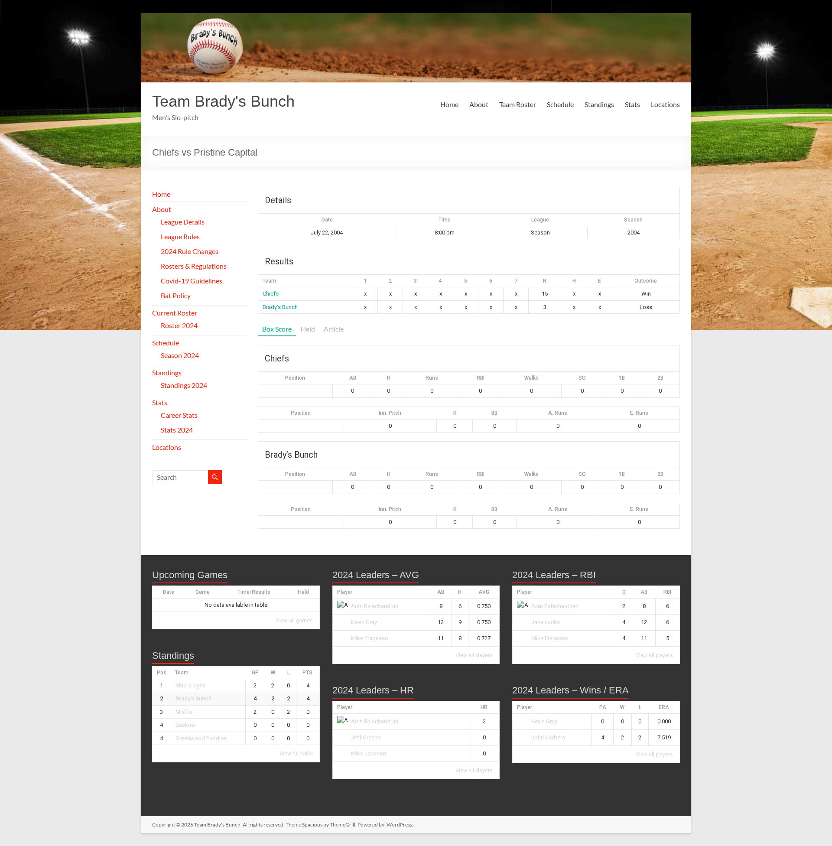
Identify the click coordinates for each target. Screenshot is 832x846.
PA (602, 707)
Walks (531, 378)
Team (181, 673)
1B (622, 378)
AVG (483, 592)
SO (582, 378)
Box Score (277, 329)
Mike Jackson (368, 753)
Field (307, 329)
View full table (296, 754)
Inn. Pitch (390, 413)
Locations (665, 104)
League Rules (180, 236)
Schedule (560, 104)
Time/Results (253, 592)
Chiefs (271, 293)
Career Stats (179, 415)
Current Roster (174, 313)
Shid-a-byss (190, 685)
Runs (432, 378)
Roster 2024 (179, 325)
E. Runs (639, 413)
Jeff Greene (365, 737)
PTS (307, 673)
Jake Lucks (545, 622)
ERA (664, 707)
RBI (480, 378)
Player (344, 592)
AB (352, 378)
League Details (183, 222)
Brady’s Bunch (280, 307)
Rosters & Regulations (194, 266)
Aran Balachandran (374, 606)
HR (484, 707)
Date (168, 592)
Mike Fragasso (369, 638)
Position (295, 378)
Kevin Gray (364, 622)
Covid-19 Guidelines (191, 281)
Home (449, 104)
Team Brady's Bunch (223, 101)
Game (202, 592)
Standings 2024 (184, 385)
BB (494, 413)
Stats (632, 104)
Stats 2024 (177, 430)
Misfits (184, 712)
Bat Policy (176, 295)
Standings (599, 104)
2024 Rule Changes (189, 251)
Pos (161, 673)
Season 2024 (180, 355)
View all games (294, 621)
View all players (474, 655)
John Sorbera (548, 737)
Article (334, 329)
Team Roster (517, 104)
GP (255, 673)
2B (660, 378)
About (478, 104)
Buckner (186, 725)
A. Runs (557, 413)
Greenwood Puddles (201, 738)
